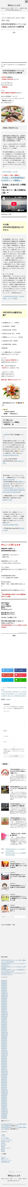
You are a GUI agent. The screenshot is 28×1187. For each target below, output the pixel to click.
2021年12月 (4, 1071)
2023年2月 (4, 1048)
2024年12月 (4, 1013)
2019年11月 (4, 1111)
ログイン (3, 1157)
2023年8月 (4, 1038)
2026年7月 (4, 982)
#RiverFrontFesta (7, 488)
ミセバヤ (17, 693)
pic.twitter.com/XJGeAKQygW (12, 492)
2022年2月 (4, 1068)
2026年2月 (4, 990)
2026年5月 (4, 985)
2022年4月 (4, 1064)
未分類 (3, 1143)
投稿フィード (5, 1158)
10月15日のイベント (17, 691)
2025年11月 (4, 995)
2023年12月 (4, 1032)
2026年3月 (4, 988)
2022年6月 (4, 1061)
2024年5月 (4, 1024)
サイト (5, 741)
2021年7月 (4, 1079)
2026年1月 (4, 991)
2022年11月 (4, 1053)
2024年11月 (4, 1014)
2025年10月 (4, 996)
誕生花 (2, 689)
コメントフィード (6, 1160)
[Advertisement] (14, 47)
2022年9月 (4, 1056)
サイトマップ (19, 1171)
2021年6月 (4, 1081)
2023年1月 (4, 1050)
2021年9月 (4, 1076)
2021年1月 (4, 1089)
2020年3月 (4, 1105)
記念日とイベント (6, 1148)
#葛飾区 (15, 490)
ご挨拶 (3, 1135)
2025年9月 (4, 998)
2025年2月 (4, 1009)
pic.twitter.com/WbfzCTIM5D (10, 524)
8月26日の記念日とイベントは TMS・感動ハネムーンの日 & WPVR (18, 865)
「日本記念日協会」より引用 (9, 171)
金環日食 (24, 695)
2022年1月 (4, 1069)
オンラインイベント (6, 1139)
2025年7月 (4, 1001)
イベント (5, 687)
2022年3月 (4, 1066)
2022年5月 (4, 1063)
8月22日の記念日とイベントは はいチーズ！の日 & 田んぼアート (18, 909)
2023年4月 (4, 1045)
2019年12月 (4, 1110)
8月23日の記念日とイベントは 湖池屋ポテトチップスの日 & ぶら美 (18, 898)
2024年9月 (4, 1017)
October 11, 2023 (7, 500)
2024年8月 (4, 1019)
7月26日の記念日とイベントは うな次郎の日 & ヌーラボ (18, 818)
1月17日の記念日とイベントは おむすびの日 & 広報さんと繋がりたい (18, 771)
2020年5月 (4, 1102)
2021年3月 (4, 1085)
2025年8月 (4, 1000)
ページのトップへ (23, 632)
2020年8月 (4, 1097)
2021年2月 (4, 1087)
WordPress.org (5, 1162)
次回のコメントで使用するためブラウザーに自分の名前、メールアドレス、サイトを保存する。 (14, 751)
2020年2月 (4, 1106)
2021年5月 (4, 1082)
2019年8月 (4, 1116)
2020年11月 (4, 1092)
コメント (6, 711)
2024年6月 (4, 1022)
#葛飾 (11, 490)
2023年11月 (4, 1034)
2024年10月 (4, 1016)
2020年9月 (4, 1095)
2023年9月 (4, 1037)
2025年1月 (4, 1011)
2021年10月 (4, 1074)
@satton (8, 699)
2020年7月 (4, 1098)
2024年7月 (4, 1021)
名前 (5, 730)
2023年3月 (4, 1047)
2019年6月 (4, 1118)
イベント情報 (5, 1138)
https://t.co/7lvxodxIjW (9, 479)
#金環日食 (7, 434)
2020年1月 (4, 1108)
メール (6, 736)
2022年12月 (4, 1051)
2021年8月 (4, 1077)
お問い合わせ (11, 1171)
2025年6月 (4, 1003)
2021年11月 (4, 1072)
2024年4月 (4, 1025)
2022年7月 (4, 1059)
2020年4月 (4, 1103)
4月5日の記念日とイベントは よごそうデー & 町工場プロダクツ (18, 788)
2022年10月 (4, 1055)
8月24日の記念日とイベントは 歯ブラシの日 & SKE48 (18, 886)
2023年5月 (4, 1043)
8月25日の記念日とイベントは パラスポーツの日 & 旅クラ (18, 876)
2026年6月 (4, 983)
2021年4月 (4, 1084)
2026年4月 (4, 987)
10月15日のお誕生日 (7, 691)
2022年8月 (4, 1058)
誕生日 (24, 687)
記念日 (21, 687)
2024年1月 (4, 1030)
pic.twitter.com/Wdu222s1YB (11, 455)
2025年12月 (4, 993)
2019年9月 (4, 1114)
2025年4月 (4, 1006)
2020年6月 (4, 1100)
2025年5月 (4, 1004)
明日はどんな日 (14, 5)
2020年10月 (4, 1093)
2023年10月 (4, 1035)
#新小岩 (7, 490)
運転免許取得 (18, 695)
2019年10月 (4, 1113)
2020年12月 (4, 1090)
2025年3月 (4, 1008)
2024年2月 (4, 1029)
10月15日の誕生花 (10, 693)
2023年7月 (4, 1040)
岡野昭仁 (5, 695)
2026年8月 (4, 980)
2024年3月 (4, 1027)
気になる (17, 687)
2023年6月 (4, 1042)
